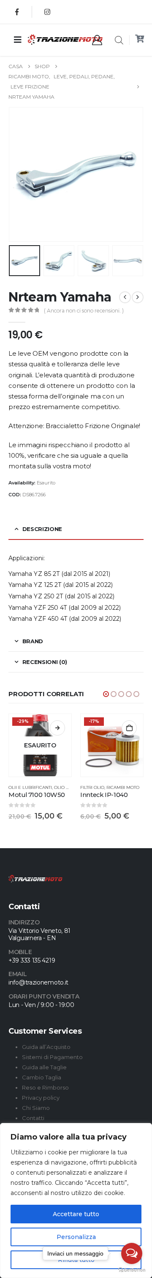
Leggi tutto (57, 728)
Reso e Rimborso (45, 1087)
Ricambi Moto (122, 787)
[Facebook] (16, 11)
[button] (19, 174)
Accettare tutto (76, 1214)
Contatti (33, 1118)
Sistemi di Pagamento (52, 1057)
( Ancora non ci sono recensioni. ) (84, 310)
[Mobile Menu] (17, 40)
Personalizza (76, 1237)
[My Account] (97, 40)
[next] (138, 297)
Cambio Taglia (41, 1077)
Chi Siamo (36, 1107)
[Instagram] (47, 11)
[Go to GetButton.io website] (131, 1269)
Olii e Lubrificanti (30, 787)
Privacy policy (41, 1097)
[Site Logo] (48, 39)
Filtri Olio (92, 787)
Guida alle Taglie (44, 1067)
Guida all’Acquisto (46, 1046)
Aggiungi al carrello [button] (129, 728)
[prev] (125, 297)
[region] (76, 1200)
